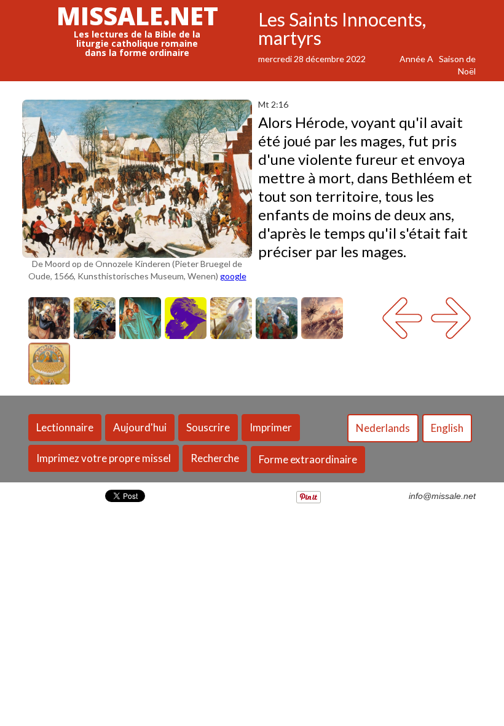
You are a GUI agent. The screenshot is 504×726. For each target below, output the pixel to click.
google (233, 276)
